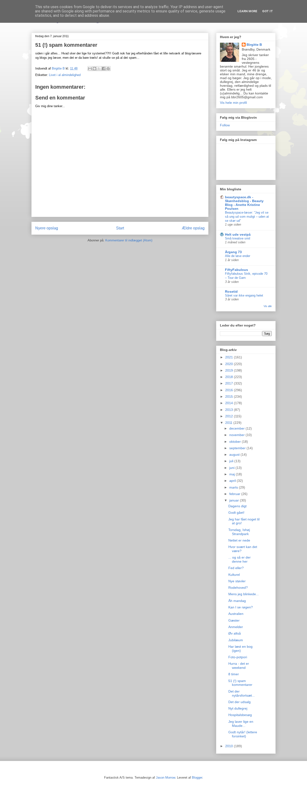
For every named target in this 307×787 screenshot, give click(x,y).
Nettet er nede (239, 540)
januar (234, 500)
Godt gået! (236, 512)
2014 (229, 403)
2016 (229, 390)
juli (231, 461)
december (237, 428)
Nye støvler (237, 581)
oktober (235, 441)
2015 (229, 396)
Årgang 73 (233, 252)
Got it (267, 11)
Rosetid (231, 291)
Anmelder (235, 627)
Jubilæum (235, 640)
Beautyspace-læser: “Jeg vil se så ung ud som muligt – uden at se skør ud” (247, 217)
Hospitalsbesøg (240, 715)
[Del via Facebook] (103, 68)
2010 (229, 746)
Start (120, 228)
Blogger (197, 777)
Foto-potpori (237, 657)
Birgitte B (254, 45)
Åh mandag (237, 601)
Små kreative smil (237, 238)
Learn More (247, 11)
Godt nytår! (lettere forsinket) (242, 734)
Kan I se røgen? (240, 607)
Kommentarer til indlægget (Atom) (128, 240)
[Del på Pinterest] (108, 68)
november (237, 435)
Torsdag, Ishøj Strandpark (239, 532)
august (235, 454)
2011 (229, 423)
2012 (229, 416)
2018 (229, 377)
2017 (229, 383)
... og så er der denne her (239, 559)
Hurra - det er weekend (238, 666)
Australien (235, 614)
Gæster (234, 620)
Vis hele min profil (233, 103)
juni (232, 468)
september (238, 448)
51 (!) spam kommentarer (240, 683)
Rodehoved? (238, 587)
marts (234, 487)
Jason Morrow (165, 777)
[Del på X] (99, 68)
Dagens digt (237, 506)
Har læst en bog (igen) (240, 649)
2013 (229, 410)
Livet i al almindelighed (65, 75)
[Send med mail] (90, 68)
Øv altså (234, 633)
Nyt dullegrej (237, 708)
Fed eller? (236, 568)
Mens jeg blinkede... (243, 594)
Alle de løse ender (237, 256)
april (233, 481)
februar (235, 494)
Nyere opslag (46, 228)
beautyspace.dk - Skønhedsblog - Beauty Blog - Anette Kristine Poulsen (244, 202)
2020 (229, 364)
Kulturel (234, 575)
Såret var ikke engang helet (244, 295)
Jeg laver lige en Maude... (240, 724)
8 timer (233, 674)
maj (232, 474)
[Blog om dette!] (94, 68)
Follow (225, 125)
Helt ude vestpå (238, 234)
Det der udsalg (239, 702)
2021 (229, 357)
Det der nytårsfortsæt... (241, 693)
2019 (229, 370)
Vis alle (268, 306)
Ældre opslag (193, 228)
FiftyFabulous (236, 270)
